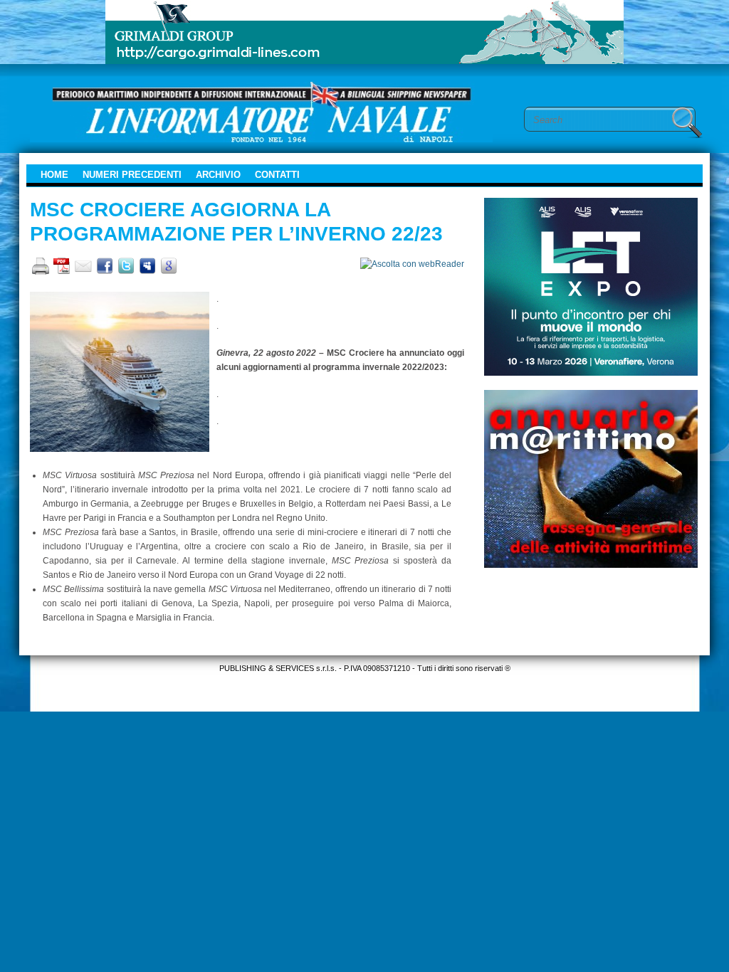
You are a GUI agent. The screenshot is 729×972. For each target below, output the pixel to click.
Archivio (218, 174)
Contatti (277, 174)
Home (54, 174)
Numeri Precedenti (132, 174)
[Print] (41, 265)
